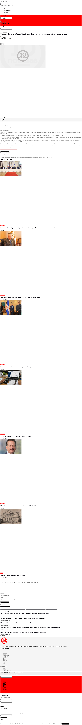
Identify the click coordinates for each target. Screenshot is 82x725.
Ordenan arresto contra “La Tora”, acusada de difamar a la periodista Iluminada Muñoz (22, 618)
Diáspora (4, 654)
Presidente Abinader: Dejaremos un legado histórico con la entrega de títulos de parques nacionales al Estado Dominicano (30, 228)
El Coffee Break (6, 655)
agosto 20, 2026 (3, 230)
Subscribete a (8, 149)
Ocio (4, 658)
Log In (1, 719)
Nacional (4, 657)
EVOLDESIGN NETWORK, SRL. (14, 674)
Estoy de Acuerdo (66, 723)
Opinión (4, 659)
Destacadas (3, 40)
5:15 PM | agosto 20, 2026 (5, 629)
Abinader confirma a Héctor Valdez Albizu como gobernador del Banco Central (20, 297)
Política (4, 662)
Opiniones (5, 660)
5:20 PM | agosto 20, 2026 (5, 615)
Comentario (3, 591)
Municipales (5, 656)
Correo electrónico (4, 595)
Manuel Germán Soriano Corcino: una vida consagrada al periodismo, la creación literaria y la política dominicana (28, 609)
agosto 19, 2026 (3, 299)
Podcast (4, 661)
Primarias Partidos (7, 10)
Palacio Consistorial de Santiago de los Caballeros (12, 575)
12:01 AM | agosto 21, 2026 (5, 611)
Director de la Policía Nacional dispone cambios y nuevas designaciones (17, 623)
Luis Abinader (5, 12)
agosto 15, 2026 (3, 577)
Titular (4, 663)
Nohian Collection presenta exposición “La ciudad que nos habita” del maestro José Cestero (23, 632)
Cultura (1, 573)
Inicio (4, 12)
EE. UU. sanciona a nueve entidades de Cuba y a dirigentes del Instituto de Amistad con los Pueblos (24, 613)
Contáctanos (64, 646)
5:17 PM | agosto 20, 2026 (5, 625)
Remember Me (5, 704)
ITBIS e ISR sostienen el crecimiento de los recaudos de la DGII (15, 436)
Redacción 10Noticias (5, 38)
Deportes (4, 651)
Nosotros (4, 669)
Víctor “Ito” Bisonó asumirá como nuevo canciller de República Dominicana (19, 506)
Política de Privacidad (7, 670)
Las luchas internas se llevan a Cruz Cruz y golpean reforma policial (17, 367)
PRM (4, 8)
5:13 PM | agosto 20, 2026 (5, 634)
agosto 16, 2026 (3, 508)
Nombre (2, 593)
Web (1, 597)
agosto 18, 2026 (3, 438)
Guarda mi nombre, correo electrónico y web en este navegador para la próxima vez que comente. (20, 599)
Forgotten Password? (4, 708)
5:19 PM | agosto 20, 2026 (5, 620)
